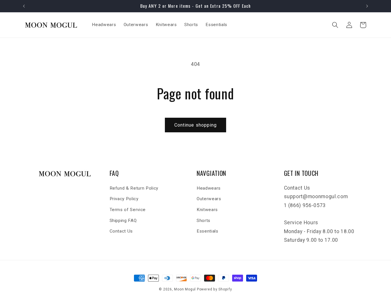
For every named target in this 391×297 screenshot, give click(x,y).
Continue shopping (195, 125)
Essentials (207, 231)
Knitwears (207, 209)
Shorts (203, 220)
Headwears (209, 188)
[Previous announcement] (24, 6)
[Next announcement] (367, 6)
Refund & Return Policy (134, 188)
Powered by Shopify (214, 289)
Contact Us (121, 231)
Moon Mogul (185, 289)
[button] (335, 25)
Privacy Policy (124, 198)
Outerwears (209, 198)
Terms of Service (128, 209)
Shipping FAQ (123, 220)
